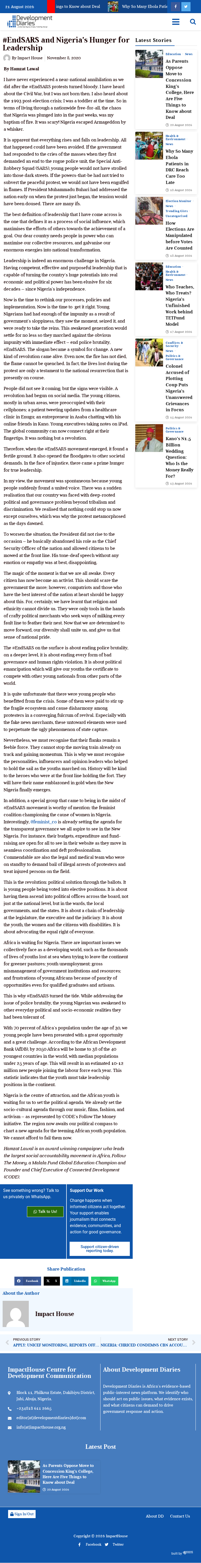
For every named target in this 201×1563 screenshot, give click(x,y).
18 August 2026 (181, 190)
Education (174, 54)
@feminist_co (44, 821)
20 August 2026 (181, 125)
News (189, 54)
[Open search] (193, 21)
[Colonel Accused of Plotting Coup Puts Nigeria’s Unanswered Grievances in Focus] (149, 352)
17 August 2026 (181, 331)
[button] (27, 1281)
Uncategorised (177, 216)
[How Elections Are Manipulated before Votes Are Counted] (149, 211)
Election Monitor (179, 201)
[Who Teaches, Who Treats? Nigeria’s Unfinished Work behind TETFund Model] (149, 276)
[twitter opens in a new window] (186, 6)
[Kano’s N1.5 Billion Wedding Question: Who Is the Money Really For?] (149, 438)
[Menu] (176, 22)
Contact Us (180, 1516)
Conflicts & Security (174, 344)
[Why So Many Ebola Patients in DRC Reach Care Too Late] (149, 146)
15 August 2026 (181, 417)
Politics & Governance (175, 357)
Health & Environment (176, 137)
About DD (155, 1516)
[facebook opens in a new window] (175, 6)
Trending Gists (177, 211)
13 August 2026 (181, 483)
